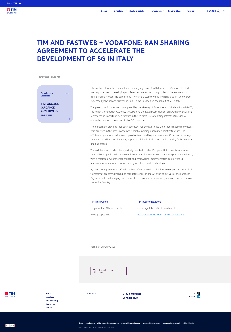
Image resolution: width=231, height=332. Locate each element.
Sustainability (137, 11)
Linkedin (191, 297)
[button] (41, 119)
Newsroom (156, 11)
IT (224, 11)
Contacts (91, 293)
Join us (49, 307)
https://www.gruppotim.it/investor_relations (160, 214)
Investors (118, 11)
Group (104, 11)
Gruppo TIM (12, 3)
